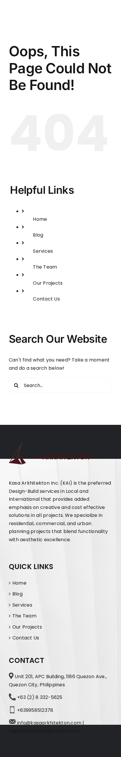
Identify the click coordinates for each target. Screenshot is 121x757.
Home (40, 219)
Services (43, 251)
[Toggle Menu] (107, 12)
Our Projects (48, 283)
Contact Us (46, 299)
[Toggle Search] (88, 12)
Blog (38, 235)
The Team (45, 267)
